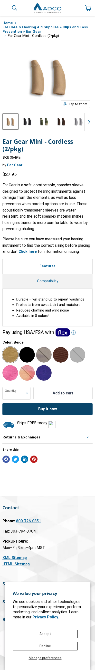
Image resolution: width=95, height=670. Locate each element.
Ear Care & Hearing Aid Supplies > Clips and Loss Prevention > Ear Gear (45, 29)
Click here (28, 251)
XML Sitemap (14, 557)
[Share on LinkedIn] (24, 459)
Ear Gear (14, 165)
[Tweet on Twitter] (15, 459)
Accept (45, 634)
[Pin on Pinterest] (34, 459)
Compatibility (47, 281)
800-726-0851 (28, 521)
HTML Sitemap (16, 564)
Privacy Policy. (45, 617)
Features (47, 266)
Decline (45, 646)
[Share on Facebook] (6, 459)
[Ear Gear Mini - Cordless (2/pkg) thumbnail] (10, 121)
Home (7, 23)
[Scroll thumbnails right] (88, 122)
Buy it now (47, 409)
